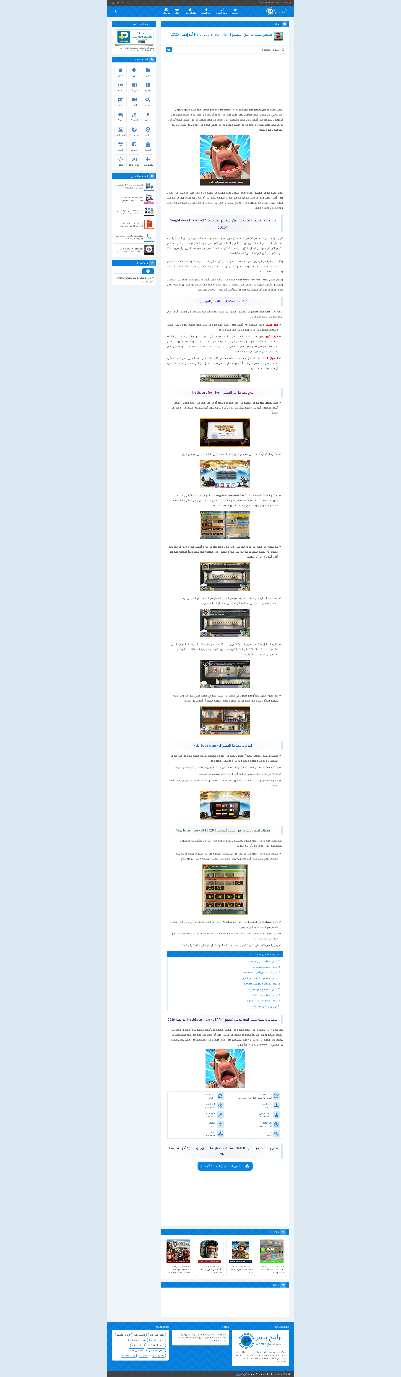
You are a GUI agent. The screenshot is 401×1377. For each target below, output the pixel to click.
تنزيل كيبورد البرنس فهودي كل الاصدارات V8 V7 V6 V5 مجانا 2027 (129, 250)
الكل (148, 75)
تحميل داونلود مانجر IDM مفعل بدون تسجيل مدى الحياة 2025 (129, 186)
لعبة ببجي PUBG (136, 1350)
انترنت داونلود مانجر (138, 1340)
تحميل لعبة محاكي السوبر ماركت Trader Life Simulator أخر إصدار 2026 (272, 1269)
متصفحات (134, 135)
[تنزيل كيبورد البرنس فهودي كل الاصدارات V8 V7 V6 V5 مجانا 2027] (149, 250)
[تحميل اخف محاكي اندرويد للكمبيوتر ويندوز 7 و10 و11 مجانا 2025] (149, 211)
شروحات (166, 13)
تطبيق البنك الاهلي (156, 1350)
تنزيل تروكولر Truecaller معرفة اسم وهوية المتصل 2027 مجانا (129, 237)
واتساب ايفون (139, 1335)
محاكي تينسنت (157, 1340)
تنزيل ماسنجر (122, 1335)
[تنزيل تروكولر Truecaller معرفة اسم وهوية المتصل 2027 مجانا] (149, 237)
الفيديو (134, 105)
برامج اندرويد (206, 13)
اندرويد (134, 75)
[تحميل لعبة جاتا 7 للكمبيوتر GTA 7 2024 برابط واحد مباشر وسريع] (149, 199)
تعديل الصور (120, 135)
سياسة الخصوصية (274, 2)
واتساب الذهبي (128, 1355)
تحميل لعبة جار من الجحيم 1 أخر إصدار (220, 1166)
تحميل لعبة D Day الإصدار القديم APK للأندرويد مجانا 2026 (242, 1269)
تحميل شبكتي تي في (155, 1345)
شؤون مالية (134, 165)
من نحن (285, 2)
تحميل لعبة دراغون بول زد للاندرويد (262, 1001)
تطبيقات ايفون (190, 13)
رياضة (147, 135)
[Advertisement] (225, 83)
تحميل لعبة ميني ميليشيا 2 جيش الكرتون (259, 978)
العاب (176, 13)
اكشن (148, 120)
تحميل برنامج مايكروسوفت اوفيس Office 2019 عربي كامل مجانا (130, 224)
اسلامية (134, 120)
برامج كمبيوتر (221, 13)
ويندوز (148, 90)
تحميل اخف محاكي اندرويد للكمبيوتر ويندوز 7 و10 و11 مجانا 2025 (129, 212)
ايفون (120, 75)
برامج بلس (269, 1374)
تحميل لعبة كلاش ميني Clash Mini (262, 989)
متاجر (120, 165)
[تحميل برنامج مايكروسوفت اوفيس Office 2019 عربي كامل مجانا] (149, 224)
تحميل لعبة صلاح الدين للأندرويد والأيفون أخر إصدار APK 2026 (210, 1269)
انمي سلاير (136, 1345)
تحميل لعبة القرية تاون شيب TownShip (260, 984)
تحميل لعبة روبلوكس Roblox (264, 967)
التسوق (147, 150)
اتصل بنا (262, 2)
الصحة (120, 150)
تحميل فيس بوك (157, 1335)
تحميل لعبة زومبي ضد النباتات (264, 995)
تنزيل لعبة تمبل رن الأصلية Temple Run (260, 973)
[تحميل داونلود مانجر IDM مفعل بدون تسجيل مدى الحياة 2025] (149, 186)
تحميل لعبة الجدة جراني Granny (263, 961)
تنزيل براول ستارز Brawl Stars (264, 1006)
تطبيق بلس (148, 165)
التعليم (120, 105)
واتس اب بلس (158, 1355)
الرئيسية (235, 13)
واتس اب (143, 1355)
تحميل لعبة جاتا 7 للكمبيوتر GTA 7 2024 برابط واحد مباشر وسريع (130, 199)
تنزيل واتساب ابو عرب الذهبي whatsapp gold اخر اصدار (135, 279)
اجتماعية (134, 150)
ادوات (147, 105)
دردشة (121, 120)
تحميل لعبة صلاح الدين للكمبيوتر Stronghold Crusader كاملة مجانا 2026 (179, 1269)
